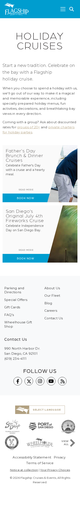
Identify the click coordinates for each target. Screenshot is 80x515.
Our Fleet (52, 295)
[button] (71, 9)
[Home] (16, 9)
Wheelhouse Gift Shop (18, 324)
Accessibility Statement (32, 457)
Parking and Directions (14, 290)
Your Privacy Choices (55, 470)
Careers (50, 311)
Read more (26, 189)
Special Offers (15, 300)
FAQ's (9, 315)
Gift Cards (12, 307)
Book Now (25, 197)
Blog (48, 303)
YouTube (51, 381)
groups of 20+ (28, 127)
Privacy (59, 457)
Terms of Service (40, 463)
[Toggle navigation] (63, 9)
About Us (52, 288)
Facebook (17, 381)
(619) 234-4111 (15, 359)
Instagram (40, 381)
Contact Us (53, 318)
